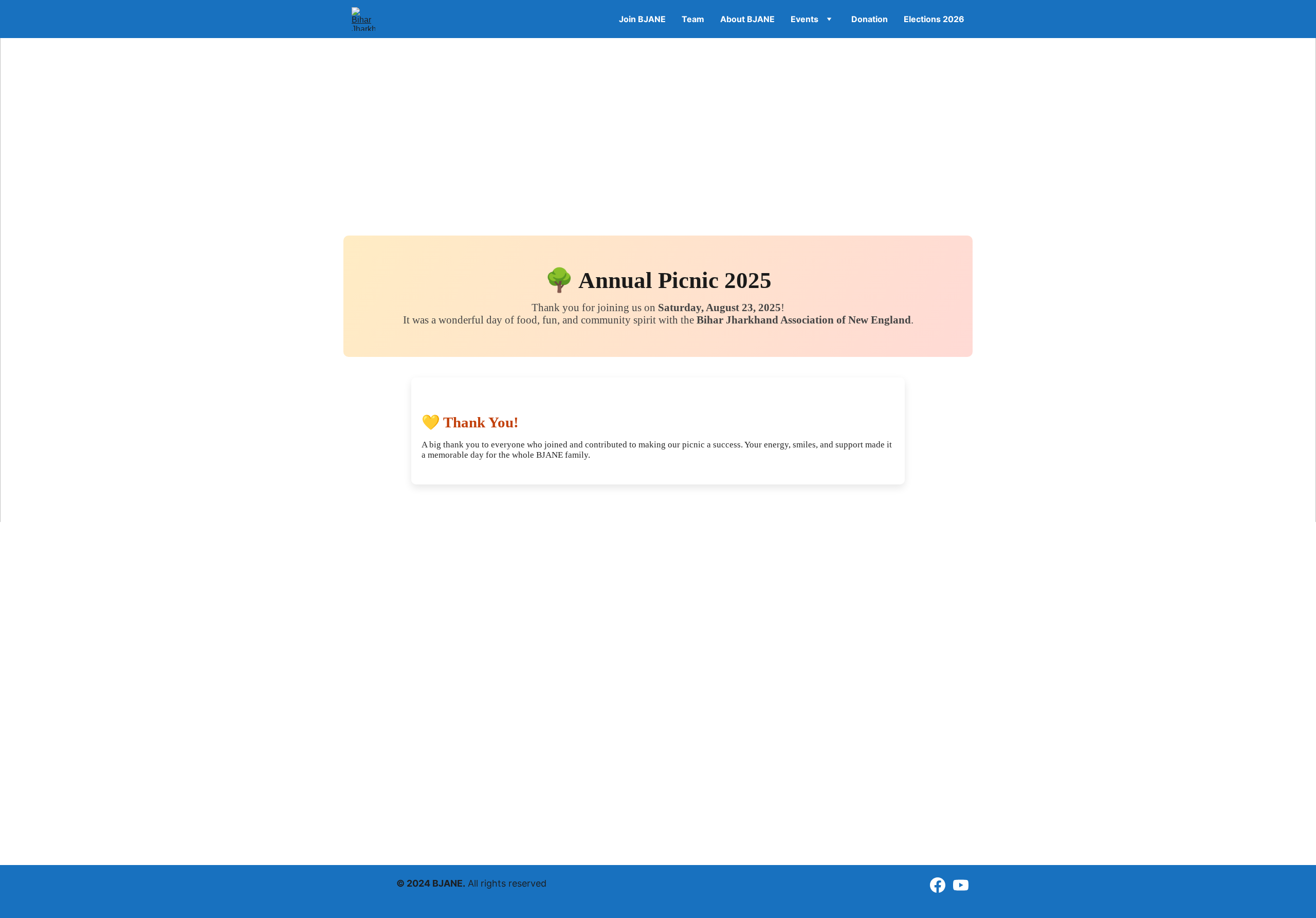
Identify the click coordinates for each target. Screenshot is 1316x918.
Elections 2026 (934, 19)
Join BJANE (642, 19)
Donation (869, 19)
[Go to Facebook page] (937, 885)
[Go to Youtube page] (960, 885)
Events (804, 19)
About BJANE (747, 19)
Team (693, 19)
